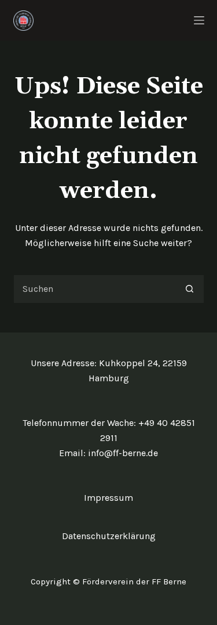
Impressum (108, 497)
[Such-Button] (190, 289)
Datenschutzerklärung (109, 535)
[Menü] (199, 20)
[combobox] (95, 289)
